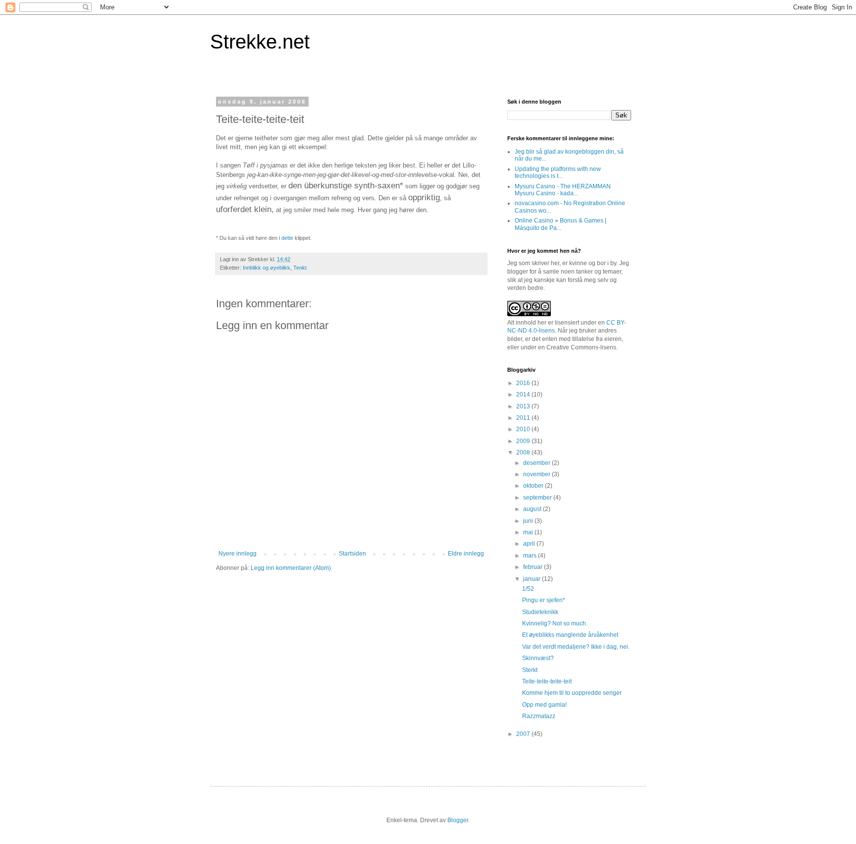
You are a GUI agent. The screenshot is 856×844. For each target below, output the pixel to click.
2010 (524, 429)
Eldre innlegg (466, 553)
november (537, 474)
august (533, 509)
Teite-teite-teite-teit (547, 681)
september (538, 497)
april (529, 543)
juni (529, 520)
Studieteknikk (540, 612)
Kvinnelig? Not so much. (555, 623)
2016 (524, 383)
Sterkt (529, 670)
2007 (524, 734)
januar (532, 578)
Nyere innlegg (237, 553)
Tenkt (300, 268)
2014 (524, 394)
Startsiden (352, 553)
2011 (524, 417)
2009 (524, 441)
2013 (524, 406)
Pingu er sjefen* (543, 600)
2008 (524, 452)
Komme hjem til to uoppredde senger (572, 692)
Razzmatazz (538, 716)
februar (533, 566)
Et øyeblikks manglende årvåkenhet (570, 634)
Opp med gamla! (544, 704)
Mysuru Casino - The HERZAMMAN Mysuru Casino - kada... (563, 190)
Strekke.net (260, 42)
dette (287, 238)
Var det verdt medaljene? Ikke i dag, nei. (576, 646)
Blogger (457, 820)
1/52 (528, 588)
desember (537, 462)
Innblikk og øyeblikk (266, 268)
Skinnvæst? (538, 658)
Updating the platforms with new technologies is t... (558, 172)
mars (530, 555)
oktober (534, 485)
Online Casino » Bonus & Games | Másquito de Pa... (560, 224)
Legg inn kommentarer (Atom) (291, 567)
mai (529, 532)
